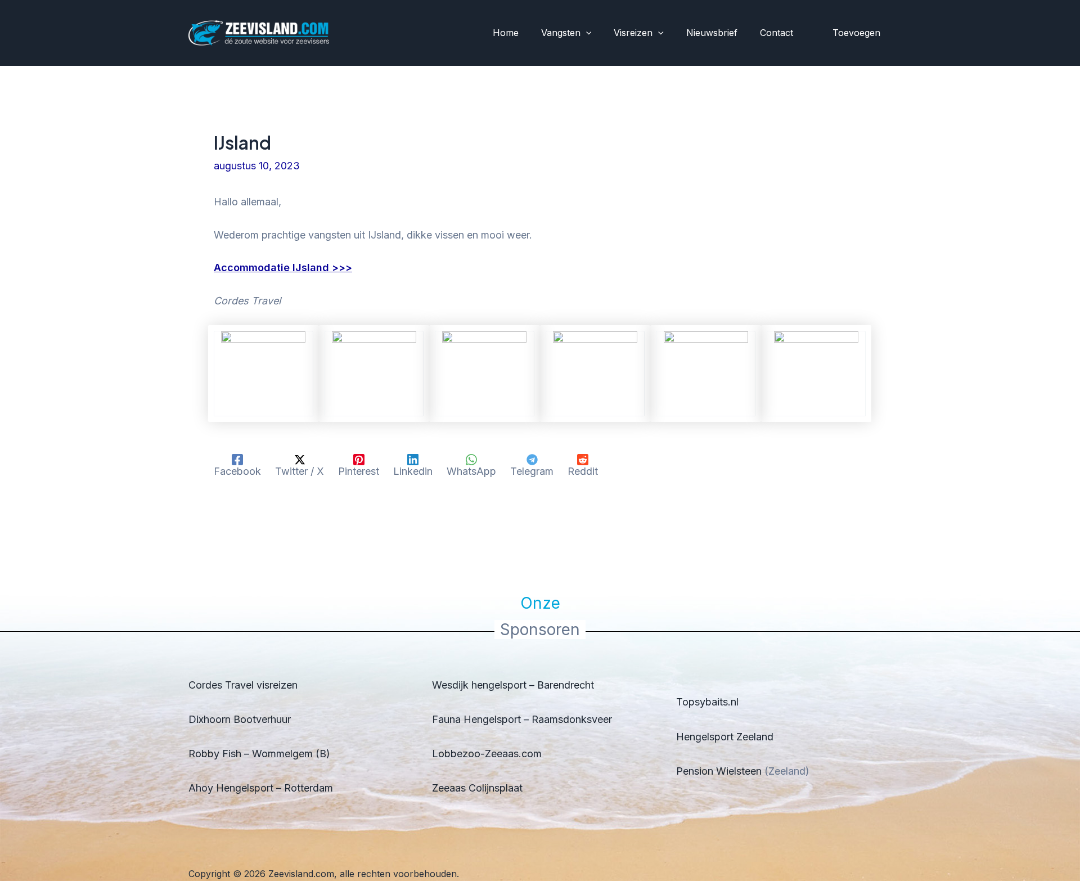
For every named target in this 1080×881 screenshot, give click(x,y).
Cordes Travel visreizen (243, 685)
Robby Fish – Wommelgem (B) (259, 753)
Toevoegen (856, 32)
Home (506, 32)
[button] (586, 33)
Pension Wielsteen (719, 771)
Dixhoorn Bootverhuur (239, 719)
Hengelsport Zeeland (724, 737)
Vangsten (560, 32)
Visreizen (633, 32)
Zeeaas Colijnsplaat (477, 788)
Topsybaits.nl (707, 702)
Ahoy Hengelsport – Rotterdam (260, 788)
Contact (776, 32)
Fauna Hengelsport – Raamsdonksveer (522, 719)
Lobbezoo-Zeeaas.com (487, 753)
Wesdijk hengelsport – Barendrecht (513, 685)
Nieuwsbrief (711, 32)
